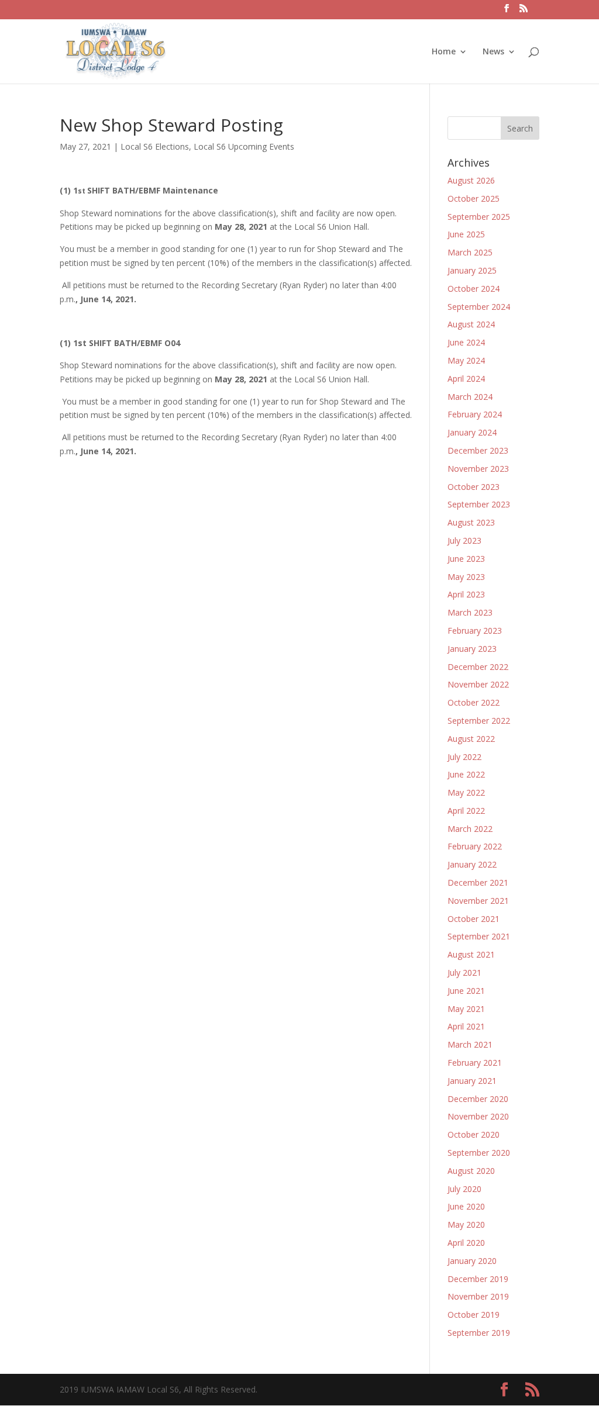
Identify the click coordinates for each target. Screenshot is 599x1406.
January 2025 (472, 270)
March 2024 (470, 396)
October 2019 (473, 1314)
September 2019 (478, 1332)
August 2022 (471, 738)
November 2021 (478, 900)
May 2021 (466, 1008)
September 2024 (478, 306)
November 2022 (478, 684)
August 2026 (471, 180)
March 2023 (470, 612)
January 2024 (472, 432)
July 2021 (464, 972)
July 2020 (464, 1188)
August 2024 (471, 324)
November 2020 (478, 1116)
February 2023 (474, 630)
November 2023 (478, 468)
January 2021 (472, 1080)
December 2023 (477, 450)
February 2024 (474, 414)
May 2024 (466, 360)
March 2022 (470, 828)
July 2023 (464, 540)
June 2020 (466, 1206)
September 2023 (478, 504)
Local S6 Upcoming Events (244, 146)
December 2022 (477, 666)
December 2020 (477, 1098)
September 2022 (478, 720)
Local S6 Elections (155, 146)
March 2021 (470, 1044)
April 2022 (466, 810)
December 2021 (477, 882)
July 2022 (464, 756)
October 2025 (473, 198)
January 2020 (472, 1260)
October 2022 (473, 702)
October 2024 (473, 288)
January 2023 (472, 648)
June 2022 (466, 774)
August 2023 (471, 522)
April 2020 (466, 1242)
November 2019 (478, 1296)
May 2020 (466, 1224)
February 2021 (474, 1062)
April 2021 (466, 1026)
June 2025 (466, 234)
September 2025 (478, 216)
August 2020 (471, 1170)
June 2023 (466, 558)
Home (444, 52)
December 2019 (477, 1278)
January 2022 (472, 864)
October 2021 (473, 918)
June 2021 (466, 990)
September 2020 (478, 1152)
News (493, 52)
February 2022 (474, 846)
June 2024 (466, 342)
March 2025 (470, 252)
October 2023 (473, 486)
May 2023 (466, 576)
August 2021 (471, 954)
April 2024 (466, 378)
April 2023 (466, 594)
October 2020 (473, 1134)
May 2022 (466, 792)
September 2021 (478, 936)
